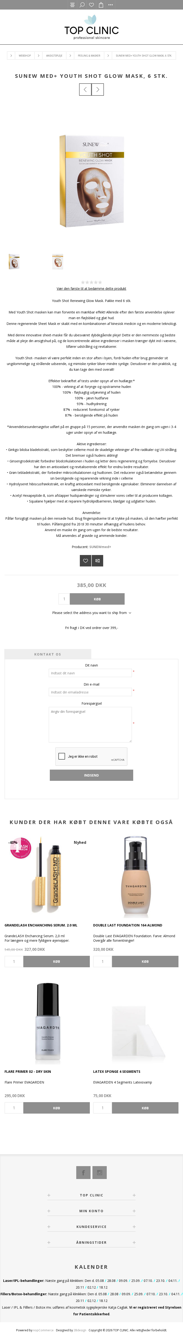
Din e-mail (91, 684)
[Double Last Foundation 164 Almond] (135, 875)
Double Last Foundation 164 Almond (127, 925)
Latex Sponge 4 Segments (116, 1071)
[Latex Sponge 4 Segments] (135, 1022)
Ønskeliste (91, 5)
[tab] (47, 654)
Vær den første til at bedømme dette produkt (91, 288)
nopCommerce (43, 1330)
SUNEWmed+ (100, 547)
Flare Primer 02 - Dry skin (28, 1071)
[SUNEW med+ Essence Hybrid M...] (85, 89)
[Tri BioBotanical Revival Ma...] (98, 89)
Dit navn (91, 665)
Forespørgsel (91, 703)
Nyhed (80, 842)
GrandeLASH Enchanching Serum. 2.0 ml (41, 925)
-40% (12, 842)
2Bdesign (80, 1330)
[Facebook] (83, 1172)
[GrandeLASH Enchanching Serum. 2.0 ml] (47, 875)
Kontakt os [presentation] (47, 654)
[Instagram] (99, 1172)
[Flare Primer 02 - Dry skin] (47, 1022)
